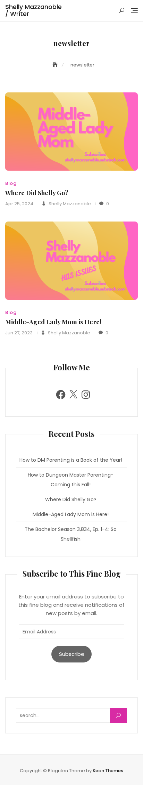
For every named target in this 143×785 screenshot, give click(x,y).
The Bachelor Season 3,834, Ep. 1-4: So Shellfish (71, 534)
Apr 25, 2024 (19, 203)
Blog (10, 183)
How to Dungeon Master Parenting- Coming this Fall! (70, 479)
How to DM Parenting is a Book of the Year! (70, 460)
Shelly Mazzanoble (69, 203)
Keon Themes (108, 770)
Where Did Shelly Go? (36, 193)
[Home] (56, 64)
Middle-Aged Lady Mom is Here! (53, 322)
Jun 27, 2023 (19, 333)
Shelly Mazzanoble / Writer (33, 10)
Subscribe (71, 654)
